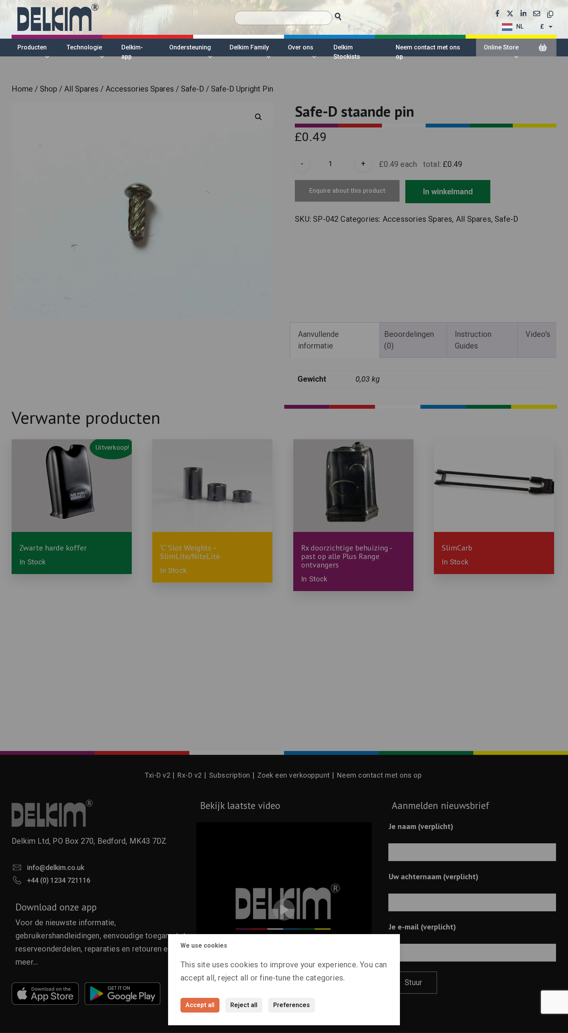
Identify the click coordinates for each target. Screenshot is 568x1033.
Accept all (199, 1005)
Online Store (501, 47)
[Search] (345, 14)
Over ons (300, 47)
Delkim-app (132, 52)
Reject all (243, 1005)
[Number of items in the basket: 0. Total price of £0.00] (542, 48)
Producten (32, 47)
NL (520, 26)
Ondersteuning (190, 47)
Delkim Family (249, 47)
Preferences (291, 1005)
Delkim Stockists (346, 52)
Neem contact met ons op (428, 52)
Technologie (84, 47)
